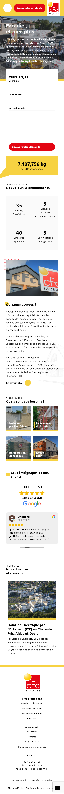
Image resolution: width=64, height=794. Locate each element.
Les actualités (32, 742)
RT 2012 (38, 365)
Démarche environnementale (32, 747)
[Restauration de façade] (18, 448)
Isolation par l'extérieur (32, 703)
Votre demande (17, 108)
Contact (32, 737)
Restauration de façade (32, 713)
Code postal (15, 94)
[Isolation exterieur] (18, 418)
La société (32, 731)
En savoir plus (14, 382)
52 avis (38, 497)
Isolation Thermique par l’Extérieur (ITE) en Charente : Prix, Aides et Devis (31, 629)
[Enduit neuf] (45, 448)
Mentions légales (16, 788)
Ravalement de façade (32, 708)
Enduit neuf (32, 718)
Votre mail (14, 80)
